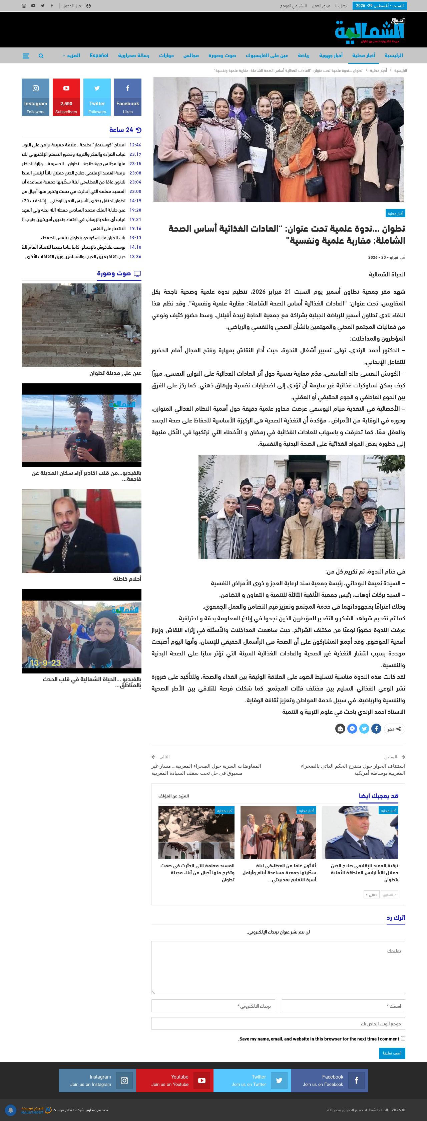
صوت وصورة (222, 55)
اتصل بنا (341, 5)
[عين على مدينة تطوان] (81, 325)
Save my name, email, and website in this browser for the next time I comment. (318, 1039)
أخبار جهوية (331, 55)
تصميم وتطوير (96, 1109)
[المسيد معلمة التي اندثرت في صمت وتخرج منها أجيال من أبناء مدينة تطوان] (196, 832)
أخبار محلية (363, 55)
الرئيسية (394, 55)
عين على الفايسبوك (267, 55)
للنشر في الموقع (293, 5)
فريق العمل (321, 5)
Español (99, 55)
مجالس (191, 55)
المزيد (73, 55)
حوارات (166, 55)
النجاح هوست (63, 1109)
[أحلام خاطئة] (81, 531)
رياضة (304, 55)
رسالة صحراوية (133, 55)
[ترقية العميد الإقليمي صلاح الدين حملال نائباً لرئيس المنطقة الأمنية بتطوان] (360, 832)
